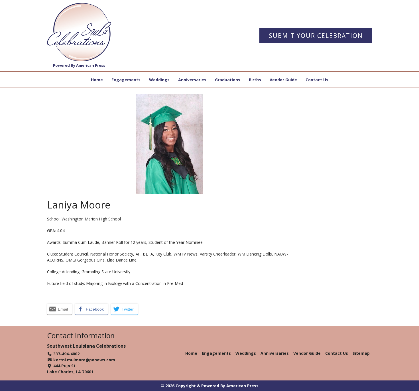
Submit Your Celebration (316, 36)
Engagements (126, 79)
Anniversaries (192, 79)
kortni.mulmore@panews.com (84, 359)
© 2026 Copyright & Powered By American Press (210, 385)
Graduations (227, 79)
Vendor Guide (283, 79)
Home (97, 79)
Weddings (159, 79)
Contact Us (317, 79)
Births (255, 79)
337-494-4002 (66, 353)
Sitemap (361, 353)
